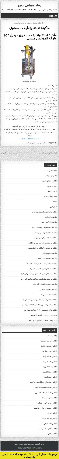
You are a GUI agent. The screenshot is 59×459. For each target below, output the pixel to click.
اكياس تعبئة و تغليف (49, 181)
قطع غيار (53, 207)
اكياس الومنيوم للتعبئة (48, 341)
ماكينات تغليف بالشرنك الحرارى (45, 284)
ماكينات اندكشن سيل (49, 222)
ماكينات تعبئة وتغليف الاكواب (46, 258)
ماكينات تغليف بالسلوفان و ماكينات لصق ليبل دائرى (38, 279)
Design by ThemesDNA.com (30, 448)
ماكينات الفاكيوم (51, 217)
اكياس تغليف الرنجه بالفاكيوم (46, 392)
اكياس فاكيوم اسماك (49, 418)
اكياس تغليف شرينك (49, 398)
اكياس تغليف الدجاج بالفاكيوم (46, 387)
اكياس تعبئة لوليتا (50, 377)
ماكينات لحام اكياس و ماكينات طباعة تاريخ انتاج (39, 305)
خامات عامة (52, 191)
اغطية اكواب (52, 170)
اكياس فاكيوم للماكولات (48, 429)
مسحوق (35, 143)
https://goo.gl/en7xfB (29, 138)
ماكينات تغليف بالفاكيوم (48, 289)
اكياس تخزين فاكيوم (49, 351)
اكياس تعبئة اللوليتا (50, 372)
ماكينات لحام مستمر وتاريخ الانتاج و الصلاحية (40, 310)
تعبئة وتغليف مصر (29, 5)
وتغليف (28, 143)
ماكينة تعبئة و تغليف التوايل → (47, 153)
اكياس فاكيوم (52, 434)
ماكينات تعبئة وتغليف (49, 253)
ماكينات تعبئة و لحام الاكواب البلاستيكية (42, 248)
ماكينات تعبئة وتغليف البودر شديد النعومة (27, 23)
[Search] (56, 15)
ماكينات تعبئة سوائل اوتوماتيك (45, 232)
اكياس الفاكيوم (51, 336)
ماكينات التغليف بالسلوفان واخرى (44, 212)
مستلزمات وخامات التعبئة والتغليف (44, 315)
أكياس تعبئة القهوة (50, 367)
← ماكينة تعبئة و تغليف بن (10, 153)
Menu (51, 15)
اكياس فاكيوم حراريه (49, 424)
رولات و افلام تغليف (50, 196)
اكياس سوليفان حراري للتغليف (45, 408)
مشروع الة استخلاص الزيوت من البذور (42, 320)
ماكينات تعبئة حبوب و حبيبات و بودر (44, 227)
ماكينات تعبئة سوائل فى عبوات (45, 238)
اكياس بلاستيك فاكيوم (49, 346)
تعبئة (45, 143)
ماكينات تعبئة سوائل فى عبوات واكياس (42, 243)
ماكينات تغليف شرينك (49, 295)
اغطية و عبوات (51, 176)
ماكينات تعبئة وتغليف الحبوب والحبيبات (43, 269)
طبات (55, 201)
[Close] (55, 455)
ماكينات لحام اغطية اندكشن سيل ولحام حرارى (40, 300)
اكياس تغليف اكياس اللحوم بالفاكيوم (43, 382)
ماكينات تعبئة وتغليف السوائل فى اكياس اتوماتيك (39, 274)
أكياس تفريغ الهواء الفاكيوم (46, 403)
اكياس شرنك (52, 413)
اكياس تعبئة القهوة (50, 356)
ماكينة (41, 143)
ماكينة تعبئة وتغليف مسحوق (29, 27)
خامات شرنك (52, 186)
